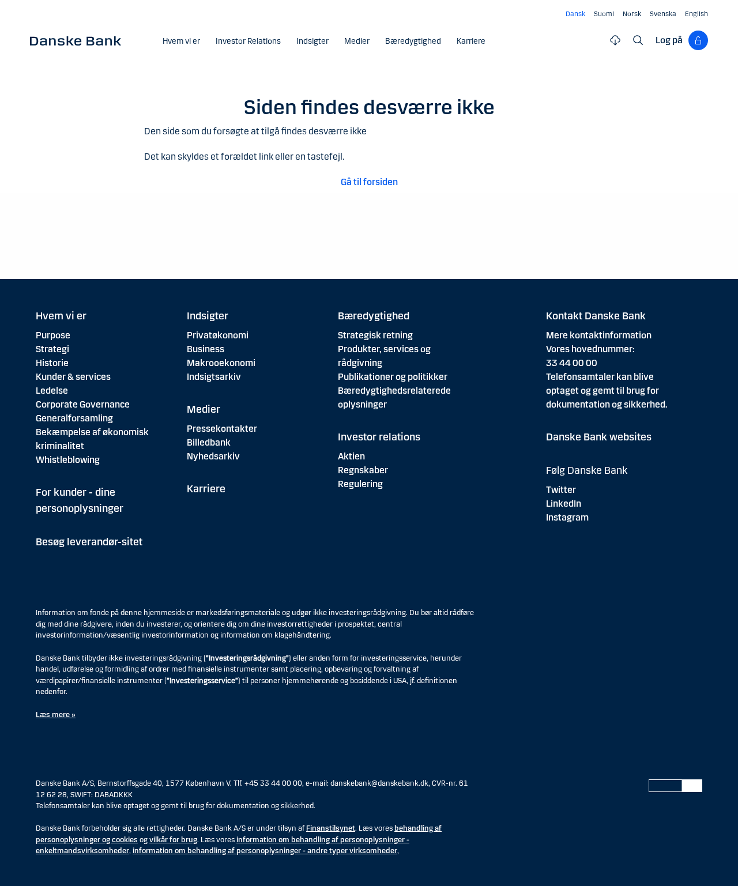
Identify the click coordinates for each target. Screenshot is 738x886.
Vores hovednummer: (590, 349)
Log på (669, 40)
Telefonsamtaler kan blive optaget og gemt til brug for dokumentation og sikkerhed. (607, 390)
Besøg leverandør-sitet (89, 542)
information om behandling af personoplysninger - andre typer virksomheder (265, 850)
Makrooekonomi (221, 362)
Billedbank (209, 442)
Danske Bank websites (599, 437)
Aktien (351, 456)
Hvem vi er (61, 316)
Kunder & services (73, 376)
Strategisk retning (375, 335)
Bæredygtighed (373, 316)
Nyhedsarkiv (213, 456)
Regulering (360, 483)
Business (205, 349)
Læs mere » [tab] (56, 714)
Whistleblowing (68, 459)
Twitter (561, 489)
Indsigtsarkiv (214, 376)
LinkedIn (563, 503)
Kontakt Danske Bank (596, 316)
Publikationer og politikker (392, 376)
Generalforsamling (74, 418)
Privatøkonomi (217, 335)
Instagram (567, 517)
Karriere (206, 488)
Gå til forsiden (369, 181)
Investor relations (379, 437)
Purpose (53, 335)
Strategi (52, 349)
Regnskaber (363, 470)
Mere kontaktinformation (599, 335)
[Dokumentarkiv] (615, 40)
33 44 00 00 (571, 362)
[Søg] (638, 40)
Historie (52, 362)
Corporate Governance (83, 404)
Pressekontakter (222, 428)
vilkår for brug (173, 839)
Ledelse (52, 390)
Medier (203, 409)
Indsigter (207, 316)
